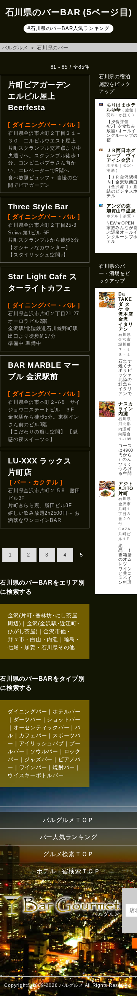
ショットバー (64, 719)
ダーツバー (27, 719)
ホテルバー (67, 711)
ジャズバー (38, 759)
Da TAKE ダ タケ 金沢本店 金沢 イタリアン (125, 311)
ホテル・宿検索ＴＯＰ (68, 871)
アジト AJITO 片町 (125, 488)
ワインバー (33, 767)
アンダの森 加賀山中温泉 (121, 208)
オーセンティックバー (41, 727)
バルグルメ (15, 48)
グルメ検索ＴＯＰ (68, 854)
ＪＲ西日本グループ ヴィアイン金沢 (121, 155)
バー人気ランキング (68, 837)
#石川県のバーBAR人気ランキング (68, 28)
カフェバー (33, 735)
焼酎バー (64, 767)
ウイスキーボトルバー (36, 775)
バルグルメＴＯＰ (68, 820)
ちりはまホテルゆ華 (121, 107)
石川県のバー (52, 48)
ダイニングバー (27, 711)
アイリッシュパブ (41, 743)
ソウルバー (44, 751)
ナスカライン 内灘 (125, 408)
